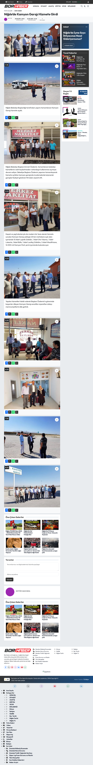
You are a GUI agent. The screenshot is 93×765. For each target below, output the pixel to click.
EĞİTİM (58, 6)
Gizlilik (58, 651)
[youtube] (54, 686)
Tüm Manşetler (39, 659)
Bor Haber (18, 11)
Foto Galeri (10, 2)
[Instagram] (15, 667)
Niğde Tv (76, 653)
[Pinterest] (12, 667)
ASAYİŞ (51, 6)
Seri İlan (9, 732)
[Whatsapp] (25, 667)
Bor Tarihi (76, 651)
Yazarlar (29, 2)
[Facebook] (5, 667)
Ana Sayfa (10, 690)
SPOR (64, 6)
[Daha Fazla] (16, 117)
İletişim (76, 649)
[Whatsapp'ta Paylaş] (13, 117)
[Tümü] (86, 27)
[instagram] (41, 686)
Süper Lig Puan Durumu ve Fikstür (21, 755)
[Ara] (81, 6)
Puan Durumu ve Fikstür (42, 657)
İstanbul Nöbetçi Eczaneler (43, 649)
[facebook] (14, 686)
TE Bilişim (86, 679)
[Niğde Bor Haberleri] (16, 6)
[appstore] (46, 671)
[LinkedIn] (18, 667)
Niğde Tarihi (59, 653)
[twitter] (28, 686)
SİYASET (44, 6)
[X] (8, 667)
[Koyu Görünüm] (84, 6)
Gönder (9, 579)
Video (20, 2)
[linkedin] (81, 686)
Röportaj (9, 734)
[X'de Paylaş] (9, 117)
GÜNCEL (36, 6)
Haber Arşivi (39, 663)
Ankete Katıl (68, 45)
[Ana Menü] (88, 6)
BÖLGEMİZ (71, 6)
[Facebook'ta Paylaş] (6, 117)
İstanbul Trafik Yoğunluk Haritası (20, 753)
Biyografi (9, 737)
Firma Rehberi (11, 730)
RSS (8, 679)
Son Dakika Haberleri (41, 661)
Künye (58, 649)
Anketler (9, 739)
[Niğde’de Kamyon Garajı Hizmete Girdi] (32, 40)
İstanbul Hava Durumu (42, 651)
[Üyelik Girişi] (87, 2)
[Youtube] (21, 667)
